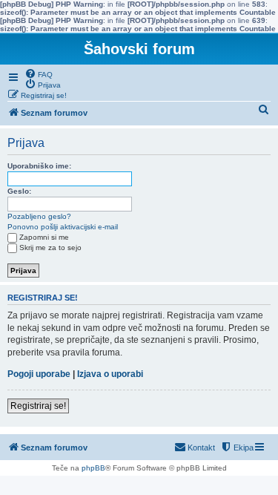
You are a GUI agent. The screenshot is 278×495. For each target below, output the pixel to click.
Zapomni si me (44, 237)
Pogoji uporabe (38, 374)
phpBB (93, 468)
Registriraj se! (38, 406)
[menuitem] (38, 73)
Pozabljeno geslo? (39, 216)
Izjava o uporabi (110, 374)
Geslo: (19, 191)
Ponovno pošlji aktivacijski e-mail (62, 227)
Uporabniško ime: (39, 166)
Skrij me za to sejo (50, 247)
